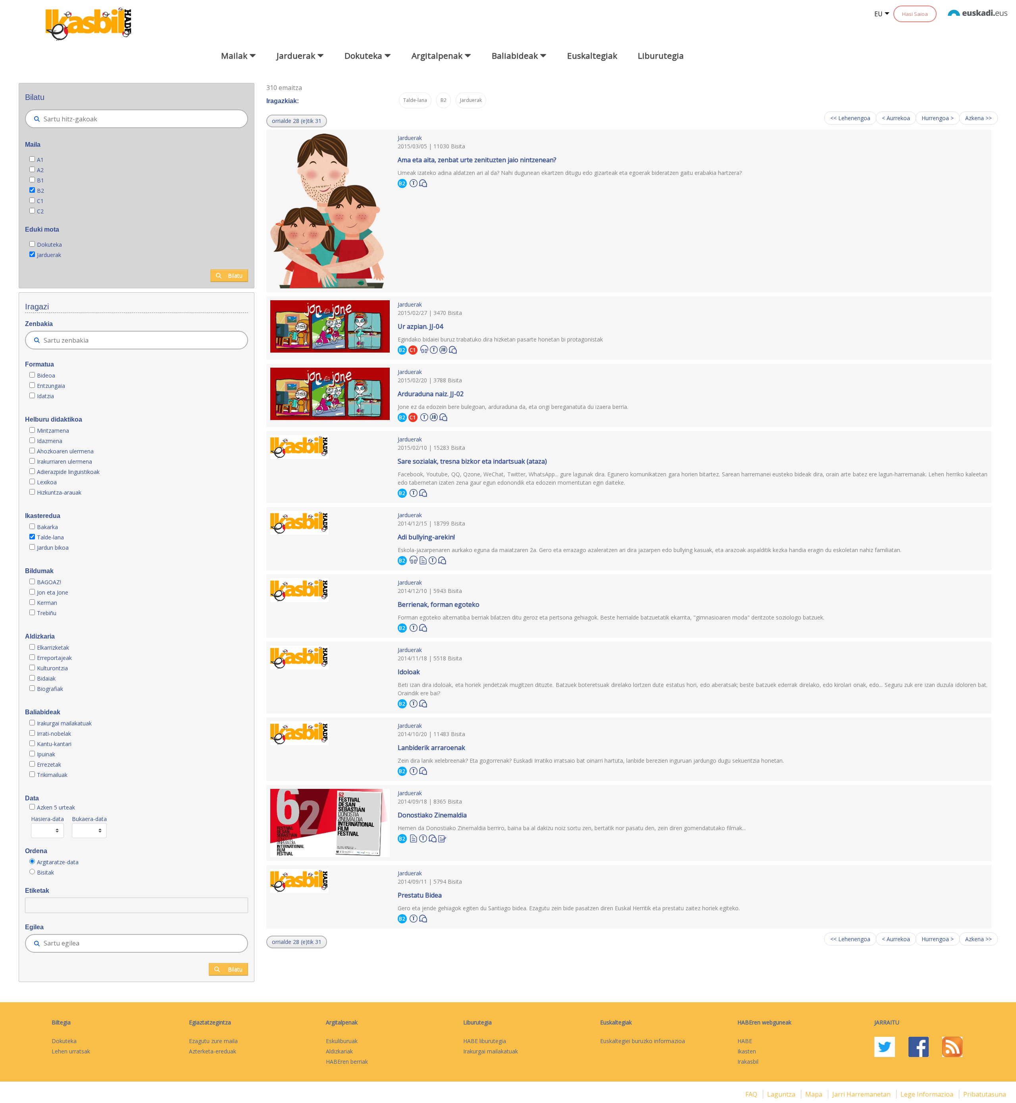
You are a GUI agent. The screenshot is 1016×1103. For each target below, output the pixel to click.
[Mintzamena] (423, 182)
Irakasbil (747, 1061)
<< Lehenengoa (850, 118)
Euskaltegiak (592, 55)
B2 (40, 190)
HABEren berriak (347, 1061)
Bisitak (45, 872)
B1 (40, 180)
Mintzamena (53, 430)
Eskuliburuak (342, 1041)
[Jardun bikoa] (443, 348)
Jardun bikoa (53, 547)
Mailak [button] (235, 55)
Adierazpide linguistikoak (68, 472)
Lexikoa (47, 482)
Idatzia (45, 396)
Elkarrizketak (53, 647)
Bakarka (47, 527)
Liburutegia (661, 55)
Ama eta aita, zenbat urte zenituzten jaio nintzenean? (477, 159)
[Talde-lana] (414, 182)
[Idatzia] (423, 560)
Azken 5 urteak (56, 807)
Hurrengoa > (938, 118)
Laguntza (782, 1094)
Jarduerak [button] (297, 55)
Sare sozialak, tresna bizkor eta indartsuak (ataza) (472, 461)
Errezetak (49, 764)
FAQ (752, 1094)
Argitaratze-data (58, 862)
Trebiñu (46, 613)
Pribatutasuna (984, 1094)
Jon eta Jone (52, 592)
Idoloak (409, 672)
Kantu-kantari (54, 744)
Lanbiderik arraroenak (431, 747)
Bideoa (46, 375)
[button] (296, 121)
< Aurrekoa (896, 118)
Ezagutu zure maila (213, 1041)
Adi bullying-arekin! (426, 537)
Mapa (814, 1094)
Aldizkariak (339, 1051)
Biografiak (51, 688)
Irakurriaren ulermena (64, 461)
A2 (40, 170)
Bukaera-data (89, 819)
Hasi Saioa (915, 13)
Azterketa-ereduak (212, 1051)
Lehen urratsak (71, 1051)
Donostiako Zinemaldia (432, 815)
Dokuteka (49, 244)
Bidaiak (46, 678)
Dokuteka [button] (364, 55)
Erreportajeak (54, 658)
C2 (40, 211)
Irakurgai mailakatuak (64, 723)
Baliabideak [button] (516, 55)
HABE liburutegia (484, 1041)
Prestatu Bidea (420, 895)
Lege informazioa (928, 1094)
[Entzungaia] (424, 349)
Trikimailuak (52, 775)
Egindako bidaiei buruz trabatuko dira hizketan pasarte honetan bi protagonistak (500, 339)
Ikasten (746, 1051)
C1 (40, 201)
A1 (40, 159)
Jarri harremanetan (862, 1094)
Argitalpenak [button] (438, 55)
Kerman (47, 602)
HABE (744, 1041)
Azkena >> (978, 118)
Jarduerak (49, 255)
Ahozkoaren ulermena (65, 451)
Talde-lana (50, 537)
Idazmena (49, 441)
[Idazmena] (442, 838)
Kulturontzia (52, 668)
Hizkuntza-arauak (59, 492)
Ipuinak (46, 754)
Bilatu (235, 275)
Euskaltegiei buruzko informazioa (642, 1041)
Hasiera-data (47, 819)
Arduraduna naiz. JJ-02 (431, 393)
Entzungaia (51, 385)
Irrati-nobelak (54, 733)
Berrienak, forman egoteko (438, 604)
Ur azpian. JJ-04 (420, 326)
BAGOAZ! (49, 582)
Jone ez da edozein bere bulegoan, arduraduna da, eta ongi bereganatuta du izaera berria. (513, 407)
